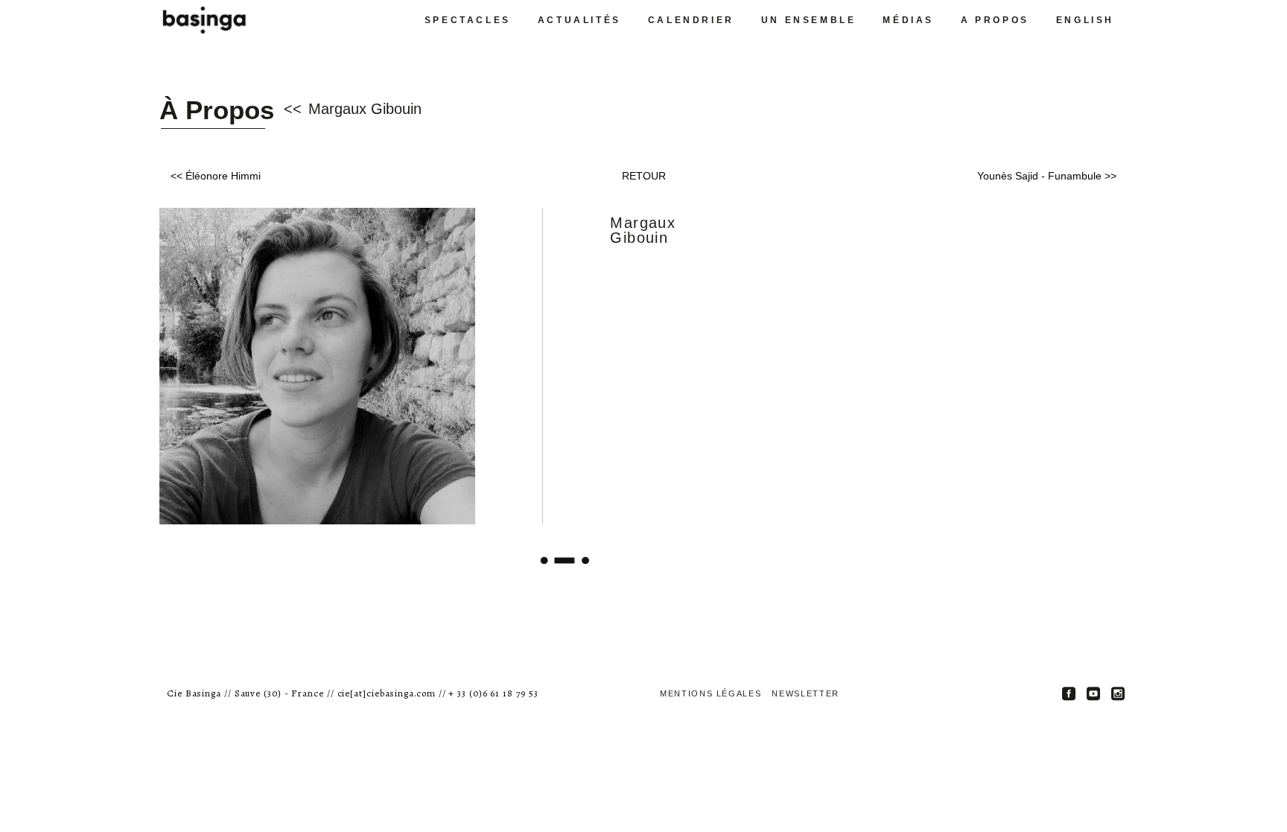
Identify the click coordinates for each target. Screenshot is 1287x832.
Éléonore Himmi (223, 176)
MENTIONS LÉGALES (710, 693)
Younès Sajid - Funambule (1039, 176)
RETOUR (644, 176)
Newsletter (805, 693)
